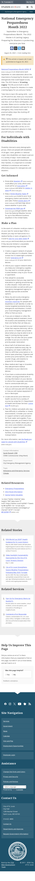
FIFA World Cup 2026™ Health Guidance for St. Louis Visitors (17, 540)
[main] (17, 351)
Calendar (6, 736)
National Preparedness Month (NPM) (15, 69)
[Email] (23, 48)
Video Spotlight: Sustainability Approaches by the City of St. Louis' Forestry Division (17, 558)
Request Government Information (15, 834)
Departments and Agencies (13, 829)
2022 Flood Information (14, 492)
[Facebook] (5, 704)
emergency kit (16, 258)
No (15, 675)
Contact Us (7, 824)
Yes (8, 675)
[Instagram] (10, 704)
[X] (14, 704)
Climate (6, 473)
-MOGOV (10, 7)
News (31, 12)
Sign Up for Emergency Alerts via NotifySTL (18, 599)
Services (6, 721)
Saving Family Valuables (14, 495)
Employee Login (9, 755)
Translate (19, 790)
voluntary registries (12, 302)
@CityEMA (5, 512)
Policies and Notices (10, 782)
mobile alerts (23, 201)
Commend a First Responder (16, 614)
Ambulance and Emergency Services (16, 471)
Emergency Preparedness (14, 489)
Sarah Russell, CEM (10, 453)
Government (8, 726)
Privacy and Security (10, 777)
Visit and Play (8, 741)
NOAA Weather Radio (18, 194)
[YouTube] (19, 704)
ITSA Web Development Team (8, 865)
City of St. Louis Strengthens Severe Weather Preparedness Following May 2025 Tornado (17, 570)
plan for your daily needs (18, 239)
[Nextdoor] (24, 704)
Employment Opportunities (13, 746)
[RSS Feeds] (30, 704)
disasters (17, 181)
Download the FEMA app (14, 208)
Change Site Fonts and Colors (14, 772)
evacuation (21, 186)
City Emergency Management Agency (16, 12)
